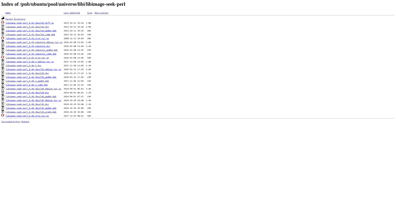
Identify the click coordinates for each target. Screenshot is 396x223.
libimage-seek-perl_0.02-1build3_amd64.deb (31, 31)
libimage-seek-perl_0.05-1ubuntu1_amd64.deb (32, 50)
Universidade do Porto (10, 121)
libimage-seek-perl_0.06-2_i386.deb (27, 85)
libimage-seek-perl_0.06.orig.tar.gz (27, 116)
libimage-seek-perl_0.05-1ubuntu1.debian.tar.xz (34, 42)
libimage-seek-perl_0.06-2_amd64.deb (27, 81)
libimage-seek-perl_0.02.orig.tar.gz (27, 38)
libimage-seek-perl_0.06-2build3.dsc (27, 73)
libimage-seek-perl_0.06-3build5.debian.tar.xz (33, 100)
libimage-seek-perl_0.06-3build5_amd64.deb (31, 108)
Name (8, 13)
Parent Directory (15, 19)
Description (101, 13)
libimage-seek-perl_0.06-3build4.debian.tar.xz (33, 89)
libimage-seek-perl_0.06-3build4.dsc (27, 93)
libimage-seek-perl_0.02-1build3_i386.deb (30, 34)
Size (89, 13)
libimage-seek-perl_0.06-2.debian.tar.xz (30, 62)
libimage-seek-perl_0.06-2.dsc (23, 65)
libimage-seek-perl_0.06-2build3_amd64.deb (31, 77)
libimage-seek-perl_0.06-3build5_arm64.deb (31, 112)
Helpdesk (25, 121)
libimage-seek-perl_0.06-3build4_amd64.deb (31, 96)
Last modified (72, 13)
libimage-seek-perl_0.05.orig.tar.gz (27, 58)
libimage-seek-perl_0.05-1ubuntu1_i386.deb (31, 54)
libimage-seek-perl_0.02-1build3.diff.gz (30, 23)
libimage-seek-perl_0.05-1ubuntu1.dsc (28, 46)
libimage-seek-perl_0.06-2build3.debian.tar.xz (33, 69)
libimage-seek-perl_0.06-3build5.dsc (27, 104)
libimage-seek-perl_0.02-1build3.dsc (27, 27)
